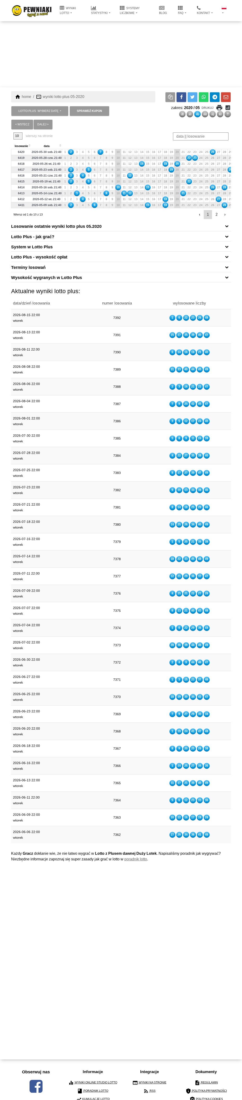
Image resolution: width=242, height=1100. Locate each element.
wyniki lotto (68, 11)
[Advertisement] (121, 54)
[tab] (121, 226)
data (47, 146)
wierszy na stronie (39, 136)
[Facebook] (181, 97)
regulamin (206, 1083)
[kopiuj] (170, 97)
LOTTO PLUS (38, 111)
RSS (149, 1091)
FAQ (181, 13)
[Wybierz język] (224, 10)
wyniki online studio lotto (92, 1083)
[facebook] (36, 1086)
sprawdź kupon (89, 111)
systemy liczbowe (130, 11)
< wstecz (22, 124)
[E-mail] (226, 97)
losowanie (21, 146)
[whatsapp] (203, 97)
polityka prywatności (206, 1091)
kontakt (204, 13)
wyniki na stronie (149, 1083)
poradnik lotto (135, 859)
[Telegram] (215, 97)
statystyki (99, 13)
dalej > (43, 124)
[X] (192, 97)
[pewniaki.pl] (31, 7)
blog (163, 13)
